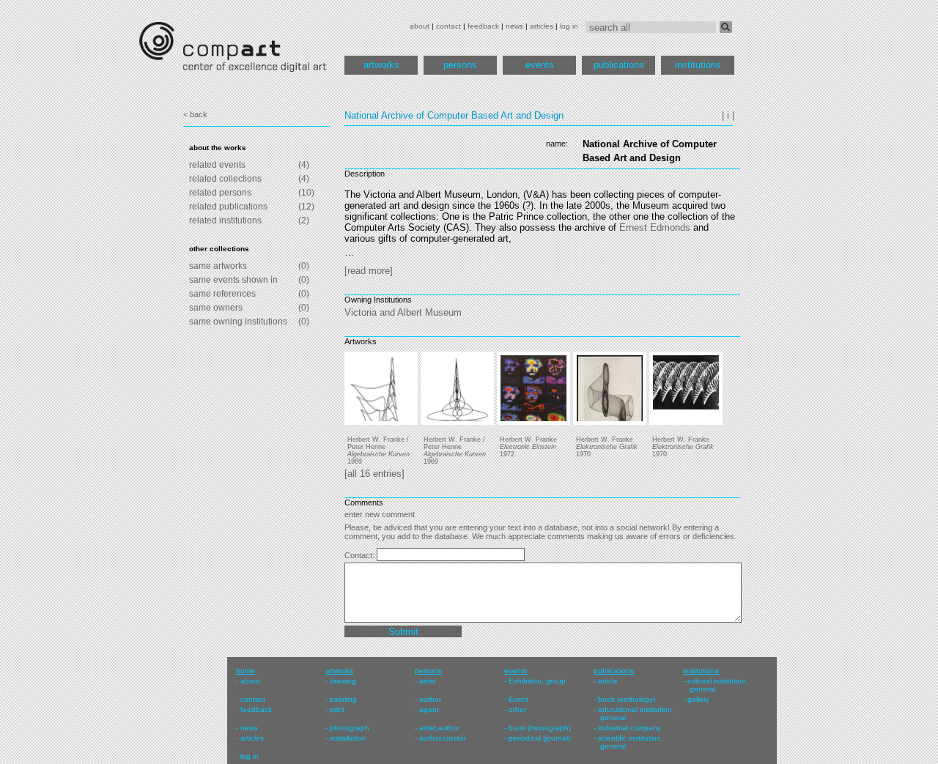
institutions (698, 64)
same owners (216, 307)
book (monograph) (540, 728)
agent (429, 709)
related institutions (225, 220)
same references (222, 293)
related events (217, 164)
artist (427, 681)
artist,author (439, 728)
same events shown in (233, 279)
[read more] (368, 270)
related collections (225, 178)
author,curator (442, 738)
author (430, 699)
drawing (343, 681)
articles (541, 26)
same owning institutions (238, 321)
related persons (220, 192)
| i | (728, 115)
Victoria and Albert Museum (403, 312)
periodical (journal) (539, 738)
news (514, 26)
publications (619, 64)
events (539, 64)
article (608, 681)
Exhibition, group (537, 681)
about (419, 26)
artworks (381, 64)
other (517, 709)
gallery (698, 699)
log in (569, 26)
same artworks (218, 266)
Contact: (360, 555)
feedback (483, 26)
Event (518, 699)
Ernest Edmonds (654, 227)
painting (343, 699)
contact (448, 26)
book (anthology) (626, 699)
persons (460, 64)
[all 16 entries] (374, 473)
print (337, 709)
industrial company (629, 728)
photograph (349, 728)
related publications (228, 206)
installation (348, 738)
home (245, 671)
